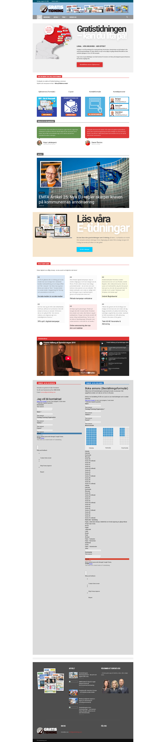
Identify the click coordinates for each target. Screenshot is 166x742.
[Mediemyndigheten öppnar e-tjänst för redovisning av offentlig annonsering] (73, 701)
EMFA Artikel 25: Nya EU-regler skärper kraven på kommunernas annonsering (87, 683)
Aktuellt (56, 17)
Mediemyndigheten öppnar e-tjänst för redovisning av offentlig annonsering (87, 700)
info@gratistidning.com (75, 732)
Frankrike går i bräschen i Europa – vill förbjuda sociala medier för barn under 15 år (81, 199)
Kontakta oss (73, 17)
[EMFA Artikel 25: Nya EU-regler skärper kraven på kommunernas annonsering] (73, 684)
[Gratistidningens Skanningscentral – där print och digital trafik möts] (73, 675)
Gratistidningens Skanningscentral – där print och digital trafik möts (88, 674)
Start (39, 17)
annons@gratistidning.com (48, 392)
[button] (127, 17)
